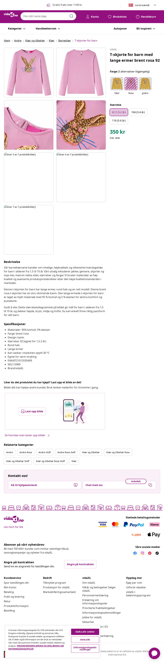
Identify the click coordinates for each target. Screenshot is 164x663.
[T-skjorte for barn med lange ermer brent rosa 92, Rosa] (28, 72)
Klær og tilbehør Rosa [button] (118, 452)
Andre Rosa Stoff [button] (66, 452)
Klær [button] (74, 461)
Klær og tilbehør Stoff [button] (17, 461)
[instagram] (142, 553)
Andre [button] (9, 452)
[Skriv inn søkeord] (71, 16)
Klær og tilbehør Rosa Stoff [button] (50, 461)
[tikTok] (157, 553)
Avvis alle (85, 639)
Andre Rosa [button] (26, 452)
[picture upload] (74, 411)
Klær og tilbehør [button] (91, 452)
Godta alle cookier (85, 631)
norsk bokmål (142, 5)
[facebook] (135, 553)
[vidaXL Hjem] (11, 14)
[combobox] (48, 16)
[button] (64, 5)
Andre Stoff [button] (45, 452)
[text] (117, 132)
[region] (52, 641)
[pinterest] (149, 553)
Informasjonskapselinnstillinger (101, 612)
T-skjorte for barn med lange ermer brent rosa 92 (135, 57)
